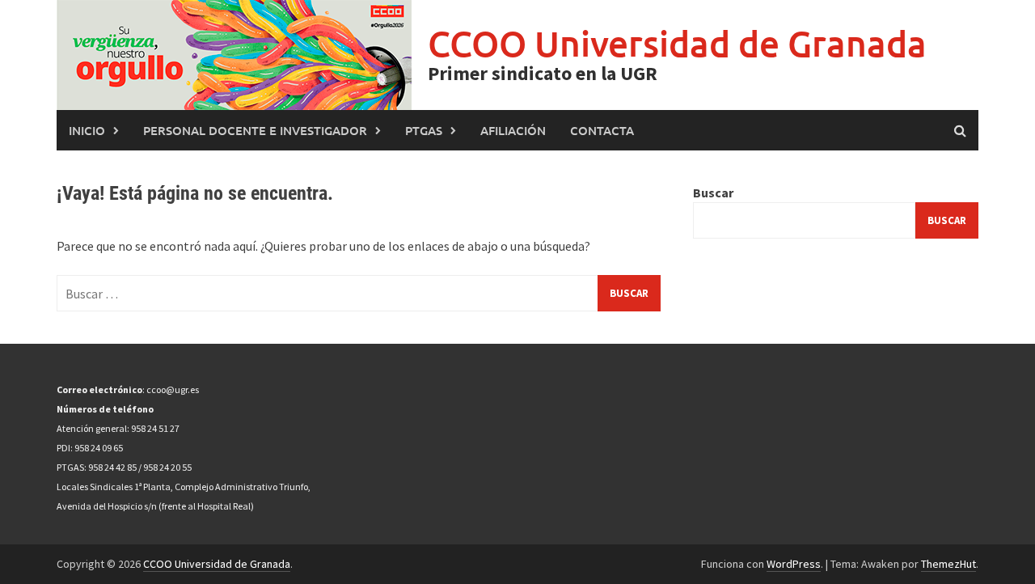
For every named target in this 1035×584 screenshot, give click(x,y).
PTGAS (423, 130)
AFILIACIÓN (513, 130)
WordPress (794, 563)
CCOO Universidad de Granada (677, 43)
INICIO (87, 130)
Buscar (713, 192)
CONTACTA (602, 130)
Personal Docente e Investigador (255, 130)
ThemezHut (948, 563)
